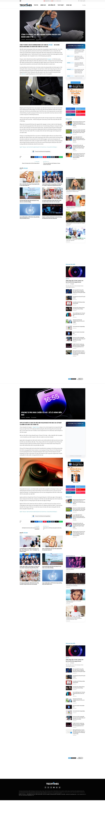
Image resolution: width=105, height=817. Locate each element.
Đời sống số (51, 5)
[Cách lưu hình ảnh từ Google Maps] (69, 328)
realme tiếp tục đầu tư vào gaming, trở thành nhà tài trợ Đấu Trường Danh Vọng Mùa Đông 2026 (52, 184)
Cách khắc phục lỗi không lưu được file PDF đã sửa (79, 303)
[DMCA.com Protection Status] (72, 379)
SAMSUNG (68, 61)
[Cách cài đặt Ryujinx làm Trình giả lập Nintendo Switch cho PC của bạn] (69, 314)
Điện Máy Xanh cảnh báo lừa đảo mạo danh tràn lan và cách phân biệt (30, 528)
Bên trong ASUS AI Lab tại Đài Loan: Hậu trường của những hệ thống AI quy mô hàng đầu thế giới (79, 291)
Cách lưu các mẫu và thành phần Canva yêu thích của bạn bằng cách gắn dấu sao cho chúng (79, 339)
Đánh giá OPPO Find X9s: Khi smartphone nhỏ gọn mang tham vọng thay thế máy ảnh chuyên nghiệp (79, 147)
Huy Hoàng (28, 417)
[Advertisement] (75, 169)
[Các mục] (20, 1)
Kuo (30, 489)
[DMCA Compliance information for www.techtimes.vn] (80, 379)
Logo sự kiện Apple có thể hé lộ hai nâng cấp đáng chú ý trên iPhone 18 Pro (29, 217)
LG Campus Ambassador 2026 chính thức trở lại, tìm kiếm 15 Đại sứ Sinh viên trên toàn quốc (51, 201)
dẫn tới (23, 74)
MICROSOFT (69, 68)
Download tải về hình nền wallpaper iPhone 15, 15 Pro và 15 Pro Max (78, 321)
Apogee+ (50, 44)
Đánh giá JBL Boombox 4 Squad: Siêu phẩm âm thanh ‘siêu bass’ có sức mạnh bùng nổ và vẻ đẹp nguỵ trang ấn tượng (79, 352)
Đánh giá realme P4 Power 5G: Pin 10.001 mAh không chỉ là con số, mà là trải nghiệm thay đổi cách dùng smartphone (79, 155)
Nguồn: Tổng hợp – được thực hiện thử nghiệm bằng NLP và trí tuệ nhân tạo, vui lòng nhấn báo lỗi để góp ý (38, 147)
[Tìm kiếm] (84, 5)
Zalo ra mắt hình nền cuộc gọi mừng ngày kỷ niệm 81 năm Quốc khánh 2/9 (29, 184)
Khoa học (69, 5)
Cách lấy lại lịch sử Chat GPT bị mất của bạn (79, 297)
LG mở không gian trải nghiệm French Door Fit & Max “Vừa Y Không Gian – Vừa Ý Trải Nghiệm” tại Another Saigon (29, 550)
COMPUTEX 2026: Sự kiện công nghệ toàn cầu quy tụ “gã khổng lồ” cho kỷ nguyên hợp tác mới (78, 345)
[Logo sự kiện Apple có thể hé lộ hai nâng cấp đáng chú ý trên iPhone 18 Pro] (30, 209)
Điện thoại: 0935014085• (23, 795)
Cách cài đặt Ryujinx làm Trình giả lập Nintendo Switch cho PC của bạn (79, 314)
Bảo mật (67, 278)
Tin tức (36, 5)
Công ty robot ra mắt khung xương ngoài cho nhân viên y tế (52, 528)
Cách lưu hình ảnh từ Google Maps (79, 326)
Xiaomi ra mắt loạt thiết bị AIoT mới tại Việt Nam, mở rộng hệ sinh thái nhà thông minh (52, 217)
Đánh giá (43, 5)
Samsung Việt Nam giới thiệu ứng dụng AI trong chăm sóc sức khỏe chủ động (29, 201)
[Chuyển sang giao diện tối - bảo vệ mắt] (83, 5)
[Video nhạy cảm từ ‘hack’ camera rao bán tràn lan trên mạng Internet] (75, 271)
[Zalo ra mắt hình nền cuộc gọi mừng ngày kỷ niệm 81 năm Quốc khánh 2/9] (30, 176)
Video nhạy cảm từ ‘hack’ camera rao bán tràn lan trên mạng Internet (74, 281)
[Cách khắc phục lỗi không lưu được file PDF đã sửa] (69, 303)
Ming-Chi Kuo (36, 427)
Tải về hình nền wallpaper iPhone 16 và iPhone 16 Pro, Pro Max (79, 308)
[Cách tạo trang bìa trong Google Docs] (69, 333)
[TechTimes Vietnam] (26, 5)
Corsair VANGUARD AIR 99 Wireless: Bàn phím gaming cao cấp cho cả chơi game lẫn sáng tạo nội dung (79, 139)
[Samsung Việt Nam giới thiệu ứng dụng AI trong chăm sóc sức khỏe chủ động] (30, 193)
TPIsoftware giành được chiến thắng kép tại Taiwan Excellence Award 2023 (51, 164)
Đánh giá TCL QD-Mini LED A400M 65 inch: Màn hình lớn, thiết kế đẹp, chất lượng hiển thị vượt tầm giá (79, 131)
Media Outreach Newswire (30, 39)
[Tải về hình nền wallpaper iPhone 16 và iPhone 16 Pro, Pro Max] (69, 309)
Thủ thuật (61, 5)
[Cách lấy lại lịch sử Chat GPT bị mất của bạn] (69, 298)
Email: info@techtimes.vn (81, 794)
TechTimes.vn (24, 794)
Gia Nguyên (72, 283)
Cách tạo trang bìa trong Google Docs (78, 332)
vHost (33, 795)
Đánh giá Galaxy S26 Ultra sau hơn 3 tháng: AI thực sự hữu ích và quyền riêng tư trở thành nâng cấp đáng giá (79, 123)
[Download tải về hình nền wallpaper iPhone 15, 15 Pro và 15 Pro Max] (69, 321)
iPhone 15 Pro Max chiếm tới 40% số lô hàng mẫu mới (30, 163)
